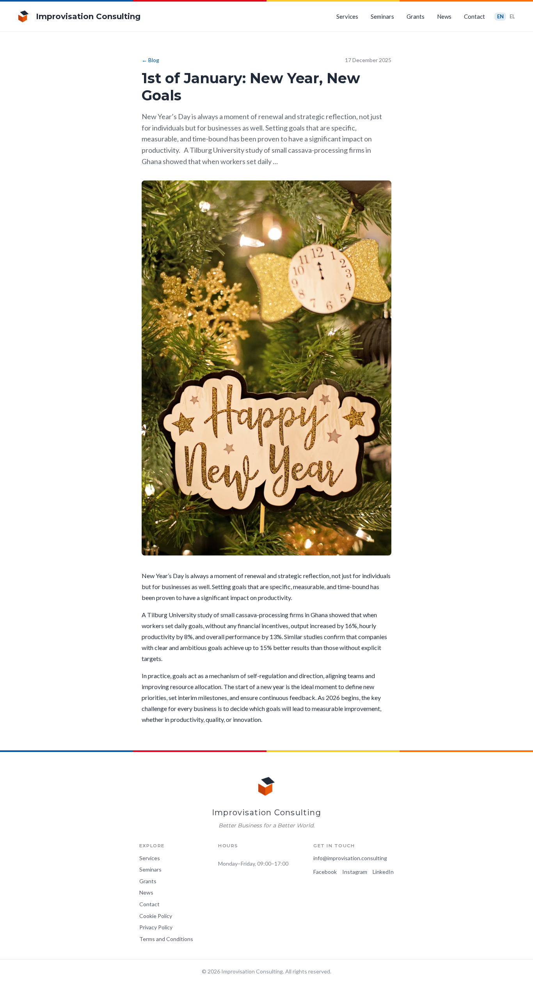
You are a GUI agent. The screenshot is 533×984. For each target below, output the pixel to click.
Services (347, 16)
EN (500, 16)
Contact (474, 16)
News (444, 16)
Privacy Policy (155, 927)
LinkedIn (383, 871)
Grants (416, 16)
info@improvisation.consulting (350, 858)
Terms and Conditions (166, 939)
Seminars (382, 16)
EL (512, 16)
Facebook (325, 871)
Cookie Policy (155, 916)
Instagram (354, 871)
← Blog (150, 60)
